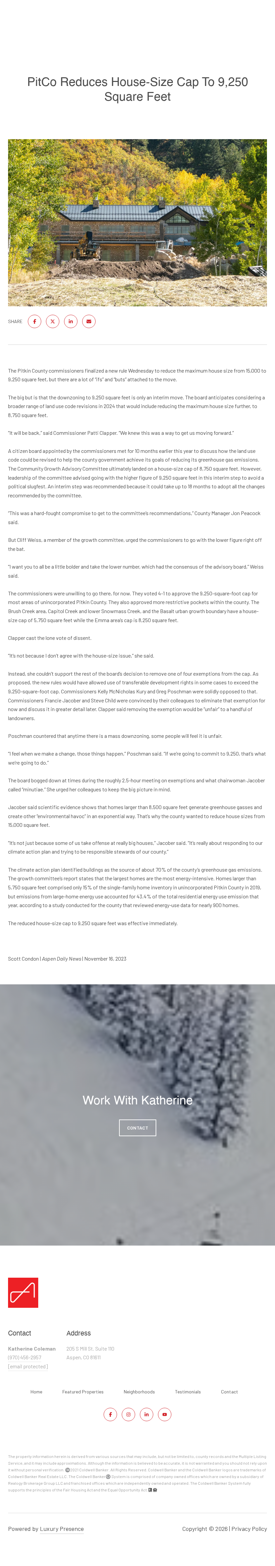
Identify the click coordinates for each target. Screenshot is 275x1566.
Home (36, 1391)
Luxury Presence (62, 1528)
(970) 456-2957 (24, 1357)
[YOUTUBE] (164, 1414)
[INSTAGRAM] (128, 1414)
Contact (229, 1391)
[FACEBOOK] (110, 1414)
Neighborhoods (139, 1391)
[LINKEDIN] (146, 1414)
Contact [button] (137, 1128)
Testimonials (188, 1391)
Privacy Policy (249, 1528)
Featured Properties (83, 1391)
